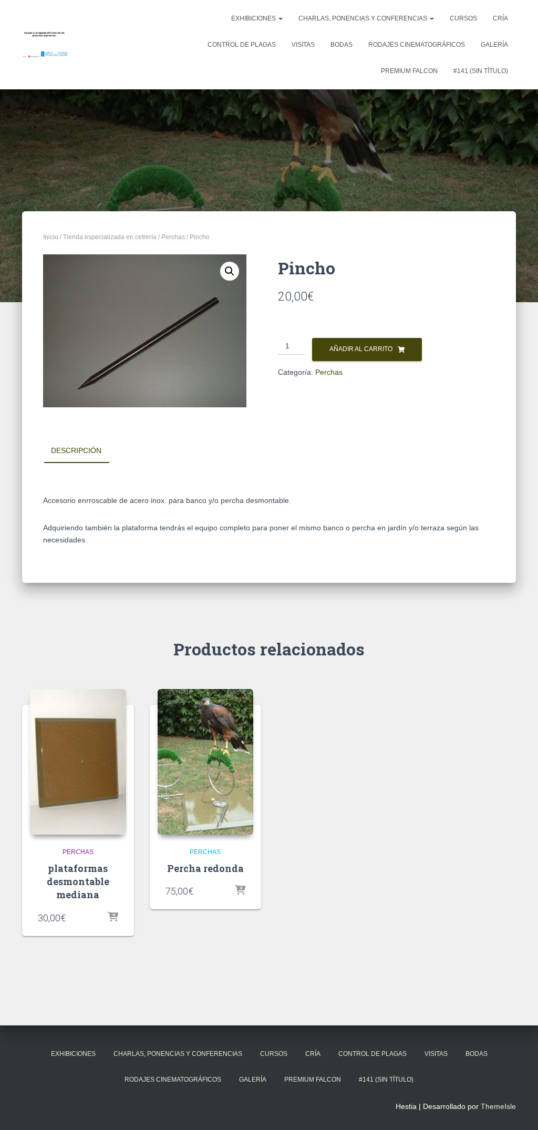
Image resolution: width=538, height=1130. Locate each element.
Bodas (341, 44)
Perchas (173, 237)
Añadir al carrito (360, 349)
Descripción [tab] (76, 450)
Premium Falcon (409, 71)
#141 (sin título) (480, 71)
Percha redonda (205, 868)
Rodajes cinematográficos (416, 44)
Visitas (303, 44)
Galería (494, 44)
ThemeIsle (498, 1106)
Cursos (463, 18)
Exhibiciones (254, 18)
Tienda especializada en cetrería (110, 237)
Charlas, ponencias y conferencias (363, 18)
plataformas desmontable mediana (78, 881)
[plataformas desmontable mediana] (78, 762)
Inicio (50, 237)
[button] (229, 271)
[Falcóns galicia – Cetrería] (45, 45)
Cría (500, 18)
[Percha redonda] (206, 762)
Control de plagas (242, 44)
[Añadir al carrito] (113, 917)
